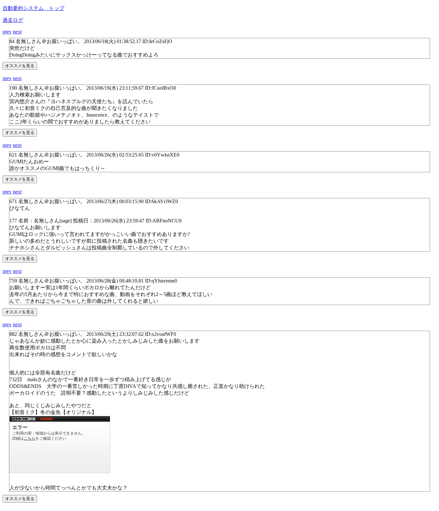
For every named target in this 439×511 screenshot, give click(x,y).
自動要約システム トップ (33, 8)
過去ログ (13, 20)
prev (7, 31)
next (17, 31)
